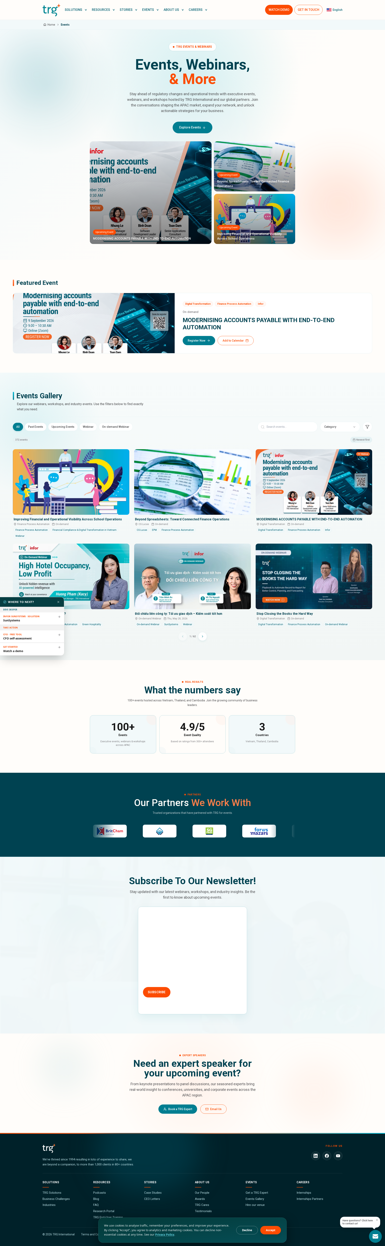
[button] (76, 10)
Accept (270, 1230)
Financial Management (161, 960)
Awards (200, 1199)
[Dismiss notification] (377, 1220)
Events (251, 1182)
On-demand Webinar (115, 426)
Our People (202, 1192)
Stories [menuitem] (126, 10)
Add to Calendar (233, 340)
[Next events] (202, 636)
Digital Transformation (193, 970)
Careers (303, 1182)
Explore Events (190, 127)
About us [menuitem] (171, 10)
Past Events (35, 426)
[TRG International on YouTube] (338, 1155)
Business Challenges (56, 1199)
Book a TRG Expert (180, 1109)
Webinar (88, 426)
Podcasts (99, 1192)
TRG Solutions (52, 1192)
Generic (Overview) (158, 979)
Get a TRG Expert (257, 1192)
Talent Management (220, 960)
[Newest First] (367, 427)
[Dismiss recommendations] (58, 602)
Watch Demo (278, 10)
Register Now (196, 340)
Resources (101, 1182)
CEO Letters (152, 1199)
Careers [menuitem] (196, 10)
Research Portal (103, 1211)
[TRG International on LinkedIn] (315, 1155)
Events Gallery (255, 1199)
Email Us (216, 1109)
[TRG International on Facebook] (326, 1155)
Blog (96, 1199)
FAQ (96, 1205)
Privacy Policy (164, 1234)
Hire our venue (255, 1205)
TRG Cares (202, 1205)
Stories (150, 1182)
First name (150, 913)
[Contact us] (375, 1236)
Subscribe (157, 992)
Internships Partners (310, 1199)
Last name (201, 913)
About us (202, 1182)
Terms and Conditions (95, 1234)
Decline (247, 1230)
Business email (153, 932)
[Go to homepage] (52, 9)
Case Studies (153, 1192)
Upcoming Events (63, 426)
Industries (49, 1205)
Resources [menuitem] (101, 10)
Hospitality (192, 960)
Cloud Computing (157, 970)
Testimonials (203, 1211)
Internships (304, 1192)
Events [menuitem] (148, 10)
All (18, 426)
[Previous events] (182, 636)
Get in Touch (308, 10)
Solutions (51, 1182)
